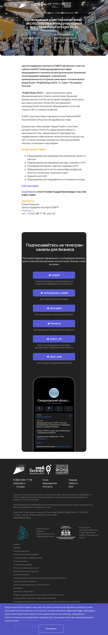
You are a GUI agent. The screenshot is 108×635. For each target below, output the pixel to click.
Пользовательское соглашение (26, 571)
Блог (71, 486)
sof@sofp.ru (19, 483)
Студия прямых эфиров (22, 564)
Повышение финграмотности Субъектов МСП (31, 585)
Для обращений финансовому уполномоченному (32, 601)
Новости (73, 483)
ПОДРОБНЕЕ (28, 191)
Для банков (17, 588)
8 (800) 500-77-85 (22, 479)
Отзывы (20, 486)
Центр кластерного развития (25, 581)
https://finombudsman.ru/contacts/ (66, 601)
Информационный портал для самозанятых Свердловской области (40, 578)
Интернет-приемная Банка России (27, 595)
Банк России (18, 591)
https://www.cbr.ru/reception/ (53, 595)
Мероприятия (48, 13)
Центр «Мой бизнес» (21, 574)
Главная (36, 13)
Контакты (48, 486)
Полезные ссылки (20, 561)
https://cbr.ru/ (29, 591)
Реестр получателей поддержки (26, 554)
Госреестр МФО (19, 598)
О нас (46, 479)
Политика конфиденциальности (26, 568)
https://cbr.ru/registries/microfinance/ (41, 598)
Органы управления (21, 551)
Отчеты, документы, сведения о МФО (28, 558)
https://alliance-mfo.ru (22, 517)
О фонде (16, 547)
